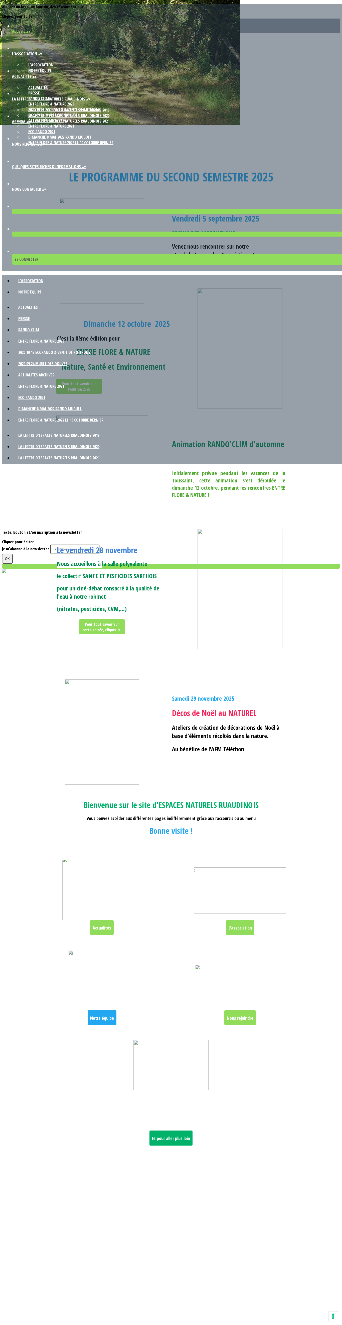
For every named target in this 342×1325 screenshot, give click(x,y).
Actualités (38, 87)
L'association (40, 65)
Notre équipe (40, 70)
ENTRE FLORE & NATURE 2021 (51, 126)
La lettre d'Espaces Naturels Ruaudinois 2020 (68, 115)
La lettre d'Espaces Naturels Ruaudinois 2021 (68, 121)
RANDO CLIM (28, 330)
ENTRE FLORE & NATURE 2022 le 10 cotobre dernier (70, 142)
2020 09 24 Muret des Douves (42, 363)
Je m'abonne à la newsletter (26, 549)
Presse (34, 93)
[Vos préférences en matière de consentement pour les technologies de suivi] (333, 1316)
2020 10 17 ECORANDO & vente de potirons (54, 352)
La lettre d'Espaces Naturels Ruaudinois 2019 (68, 110)
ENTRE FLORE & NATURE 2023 (51, 104)
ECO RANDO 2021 (41, 131)
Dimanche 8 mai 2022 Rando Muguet (60, 137)
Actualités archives (36, 375)
